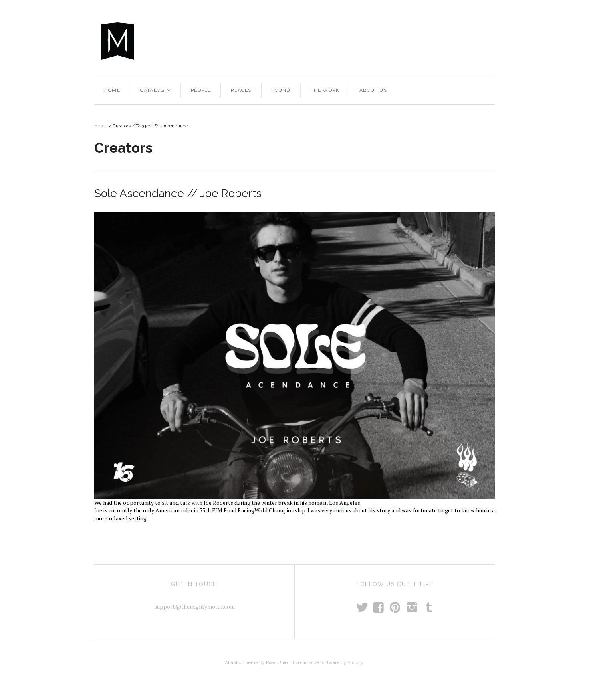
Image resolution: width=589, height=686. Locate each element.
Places (241, 90)
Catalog (156, 90)
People (201, 90)
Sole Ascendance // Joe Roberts (178, 193)
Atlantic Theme (241, 662)
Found (281, 90)
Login (484, 40)
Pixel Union (278, 662)
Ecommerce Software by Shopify (328, 662)
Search (416, 40)
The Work (325, 90)
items (454, 40)
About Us (373, 90)
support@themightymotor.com (194, 606)
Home (112, 90)
